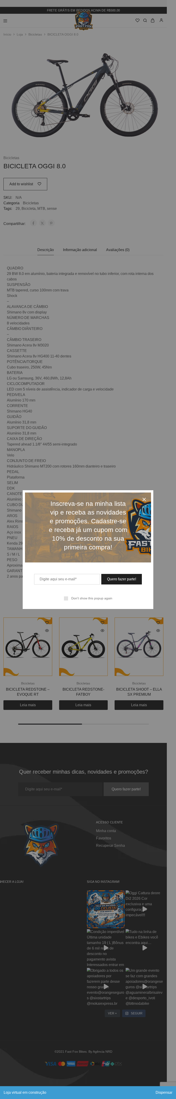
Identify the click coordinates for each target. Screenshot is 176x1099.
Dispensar (164, 1092)
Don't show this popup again (91, 598)
